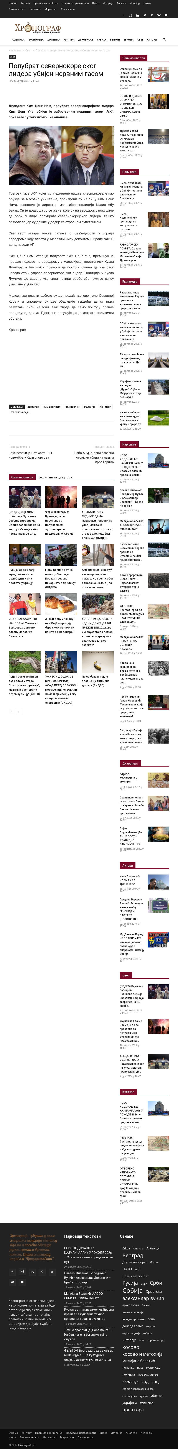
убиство (156, 1396)
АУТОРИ (152, 39)
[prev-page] (11, 711)
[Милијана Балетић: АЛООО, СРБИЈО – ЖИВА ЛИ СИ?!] (158, 526)
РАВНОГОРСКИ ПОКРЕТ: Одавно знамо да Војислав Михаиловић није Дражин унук (132, 252)
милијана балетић (138, 1360)
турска (144, 1396)
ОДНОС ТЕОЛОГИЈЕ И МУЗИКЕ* (128, 778)
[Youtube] (166, 15)
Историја (108, 3)
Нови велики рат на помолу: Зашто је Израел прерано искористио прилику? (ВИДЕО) (60, 578)
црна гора (133, 1409)
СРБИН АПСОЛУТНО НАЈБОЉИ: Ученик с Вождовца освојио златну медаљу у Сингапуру (23, 627)
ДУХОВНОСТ (85, 39)
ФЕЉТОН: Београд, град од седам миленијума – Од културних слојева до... (132, 614)
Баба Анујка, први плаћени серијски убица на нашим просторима (94, 457)
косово (130, 1347)
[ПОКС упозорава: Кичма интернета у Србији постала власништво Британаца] (158, 188)
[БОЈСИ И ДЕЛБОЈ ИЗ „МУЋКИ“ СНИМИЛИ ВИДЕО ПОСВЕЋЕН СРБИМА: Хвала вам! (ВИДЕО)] (158, 101)
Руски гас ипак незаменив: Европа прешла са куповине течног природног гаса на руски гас (89, 1314)
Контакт (25, 3)
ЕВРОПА (129, 39)
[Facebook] (123, 15)
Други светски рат (134, 1262)
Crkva (126, 1248)
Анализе (121, 3)
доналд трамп (132, 1326)
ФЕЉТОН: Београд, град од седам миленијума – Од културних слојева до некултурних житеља (89, 1355)
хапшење (146, 1403)
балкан (146, 1305)
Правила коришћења (45, 3)
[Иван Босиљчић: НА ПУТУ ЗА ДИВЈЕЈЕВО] (158, 882)
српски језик (129, 1396)
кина (141, 1340)
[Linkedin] (137, 15)
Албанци (153, 1248)
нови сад (153, 1367)
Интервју (135, 3)
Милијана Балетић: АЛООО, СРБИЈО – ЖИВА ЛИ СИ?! (132, 525)
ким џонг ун (72, 406)
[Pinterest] (144, 15)
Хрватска (154, 1291)
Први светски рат (135, 1276)
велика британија (132, 1312)
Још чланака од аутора (55, 477)
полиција (128, 1374)
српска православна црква (137, 1388)
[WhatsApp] (43, 90)
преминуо (130, 1382)
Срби (156, 1283)
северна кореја (19, 412)
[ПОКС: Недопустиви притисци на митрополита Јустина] (158, 219)
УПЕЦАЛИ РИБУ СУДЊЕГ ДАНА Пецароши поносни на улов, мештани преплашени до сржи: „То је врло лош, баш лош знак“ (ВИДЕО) (97, 525)
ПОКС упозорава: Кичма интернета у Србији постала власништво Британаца (131, 190)
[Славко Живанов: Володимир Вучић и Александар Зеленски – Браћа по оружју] (158, 495)
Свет (28, 50)
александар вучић (143, 1298)
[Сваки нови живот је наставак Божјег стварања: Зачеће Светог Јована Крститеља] (158, 803)
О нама (13, 3)
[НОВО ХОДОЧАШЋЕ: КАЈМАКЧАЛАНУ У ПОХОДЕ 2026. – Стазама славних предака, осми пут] (158, 460)
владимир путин (133, 1319)
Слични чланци (22, 477)
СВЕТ (140, 39)
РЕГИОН (115, 39)
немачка (128, 1367)
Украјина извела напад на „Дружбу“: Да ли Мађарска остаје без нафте (131, 389)
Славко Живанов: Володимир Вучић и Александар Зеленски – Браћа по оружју (131, 498)
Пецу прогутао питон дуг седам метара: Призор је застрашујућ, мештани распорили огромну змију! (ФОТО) (24, 685)
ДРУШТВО (54, 39)
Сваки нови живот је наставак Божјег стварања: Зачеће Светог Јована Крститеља (132, 805)
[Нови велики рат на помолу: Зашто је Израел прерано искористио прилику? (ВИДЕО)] (61, 555)
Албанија (138, 1248)
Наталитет (35, 9)
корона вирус (155, 1340)
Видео (95, 3)
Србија (132, 1290)
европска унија (131, 1333)
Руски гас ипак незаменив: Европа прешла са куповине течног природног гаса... (132, 300)
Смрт (144, 1283)
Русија (130, 1283)
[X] (151, 15)
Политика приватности (75, 3)
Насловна (15, 50)
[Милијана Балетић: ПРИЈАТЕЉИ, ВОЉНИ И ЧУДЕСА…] (158, 642)
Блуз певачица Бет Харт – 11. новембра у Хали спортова (31, 455)
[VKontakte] (159, 15)
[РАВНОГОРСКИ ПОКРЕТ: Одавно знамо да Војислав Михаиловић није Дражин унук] (158, 250)
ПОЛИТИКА (18, 39)
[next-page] (18, 711)
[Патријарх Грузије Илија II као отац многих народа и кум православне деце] (158, 736)
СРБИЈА (101, 39)
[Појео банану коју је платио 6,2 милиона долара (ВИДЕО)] (98, 662)
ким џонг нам (52, 406)
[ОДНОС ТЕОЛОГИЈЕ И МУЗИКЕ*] (158, 780)
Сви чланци (68, 9)
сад (145, 1381)
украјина (129, 1402)
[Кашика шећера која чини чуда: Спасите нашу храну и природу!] (158, 417)
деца (151, 1319)
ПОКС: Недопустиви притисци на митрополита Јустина (128, 221)
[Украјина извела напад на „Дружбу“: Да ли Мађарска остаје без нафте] (158, 387)
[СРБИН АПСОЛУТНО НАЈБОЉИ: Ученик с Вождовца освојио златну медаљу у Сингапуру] (25, 604)
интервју (129, 1340)
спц (155, 1381)
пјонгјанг (105, 406)
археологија (130, 1305)
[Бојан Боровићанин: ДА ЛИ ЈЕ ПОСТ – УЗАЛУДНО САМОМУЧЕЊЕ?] (158, 834)
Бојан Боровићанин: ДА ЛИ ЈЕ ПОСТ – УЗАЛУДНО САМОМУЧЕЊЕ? (131, 836)
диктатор (33, 406)
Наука (147, 3)
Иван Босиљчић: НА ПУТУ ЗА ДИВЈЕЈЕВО (130, 880)
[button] (164, 40)
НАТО (127, 1269)
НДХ (137, 1269)
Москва (154, 1262)
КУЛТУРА (69, 39)
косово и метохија (142, 1354)
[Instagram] (130, 15)
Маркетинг (51, 9)
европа (150, 1326)
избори (147, 1333)
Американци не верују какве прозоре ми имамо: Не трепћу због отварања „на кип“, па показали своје (97, 578)
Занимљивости (17, 9)
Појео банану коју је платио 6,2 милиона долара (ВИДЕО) (95, 681)
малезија (89, 406)
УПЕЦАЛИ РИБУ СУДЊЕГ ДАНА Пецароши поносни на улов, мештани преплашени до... (132, 1063)
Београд (132, 1255)
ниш (140, 1367)
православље (148, 1374)
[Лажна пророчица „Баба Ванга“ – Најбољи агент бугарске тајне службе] (158, 580)
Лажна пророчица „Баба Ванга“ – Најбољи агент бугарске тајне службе (131, 583)
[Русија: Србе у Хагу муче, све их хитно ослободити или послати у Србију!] (25, 555)
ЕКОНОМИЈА (36, 39)
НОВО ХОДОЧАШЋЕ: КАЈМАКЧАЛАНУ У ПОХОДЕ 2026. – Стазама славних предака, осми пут (89, 1255)
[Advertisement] (61, 368)
